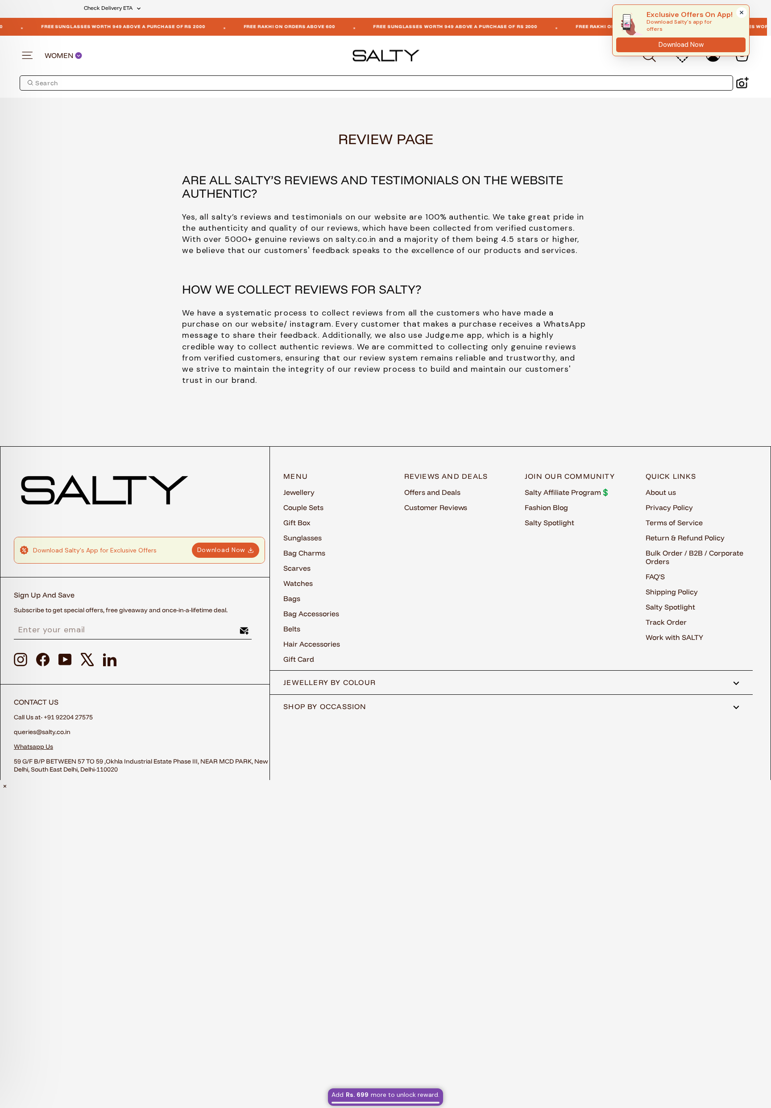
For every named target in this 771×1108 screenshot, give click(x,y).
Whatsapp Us (33, 747)
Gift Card (298, 659)
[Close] (741, 12)
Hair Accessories (311, 643)
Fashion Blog (546, 507)
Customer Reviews (435, 507)
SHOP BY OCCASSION (325, 706)
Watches (298, 583)
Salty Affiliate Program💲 (567, 492)
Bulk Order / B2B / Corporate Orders (694, 557)
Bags (291, 598)
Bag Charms (304, 552)
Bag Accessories (311, 613)
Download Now (221, 550)
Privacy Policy (669, 507)
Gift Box (297, 522)
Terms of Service (674, 522)
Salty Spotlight (549, 522)
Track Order (666, 622)
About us (661, 492)
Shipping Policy (672, 591)
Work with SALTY (674, 637)
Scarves (297, 568)
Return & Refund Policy (685, 537)
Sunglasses (302, 537)
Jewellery (299, 492)
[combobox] (376, 83)
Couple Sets (303, 507)
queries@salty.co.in (42, 732)
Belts (291, 628)
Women (60, 55)
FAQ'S (655, 576)
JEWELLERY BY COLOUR (329, 682)
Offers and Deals (432, 492)
